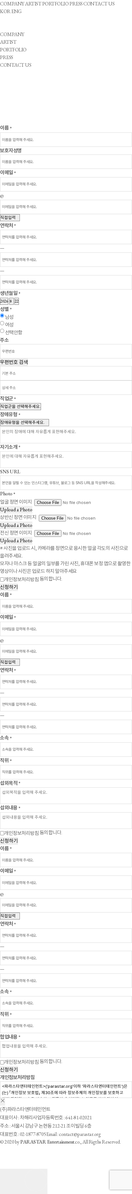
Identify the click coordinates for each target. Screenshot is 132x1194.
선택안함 (13, 332)
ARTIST (33, 3)
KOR (5, 11)
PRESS (76, 3)
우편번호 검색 (14, 362)
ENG (16, 11)
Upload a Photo (16, 509)
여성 (9, 324)
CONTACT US (98, 3)
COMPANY (12, 3)
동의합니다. (33, 579)
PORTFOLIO (55, 3)
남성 (9, 317)
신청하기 (9, 587)
